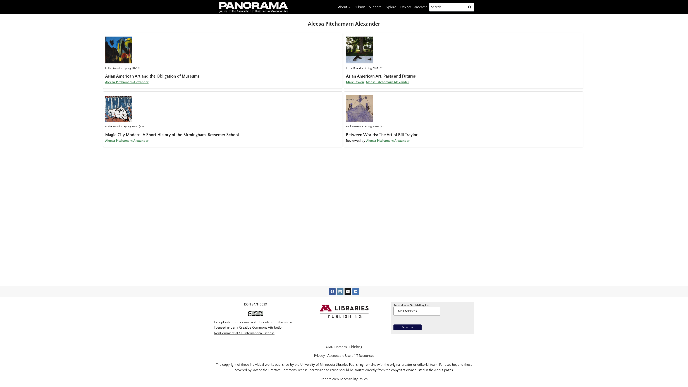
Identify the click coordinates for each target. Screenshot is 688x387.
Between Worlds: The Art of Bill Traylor (382, 135)
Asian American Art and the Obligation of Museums (152, 76)
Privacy (319, 356)
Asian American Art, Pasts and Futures (381, 76)
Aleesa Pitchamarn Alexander (127, 82)
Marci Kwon (355, 82)
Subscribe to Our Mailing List (411, 305)
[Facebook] (332, 291)
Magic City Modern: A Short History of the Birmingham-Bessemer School (172, 135)
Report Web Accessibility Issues (344, 379)
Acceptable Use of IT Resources (350, 356)
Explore (390, 7)
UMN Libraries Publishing (344, 347)
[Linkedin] (355, 291)
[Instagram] (340, 291)
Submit (360, 7)
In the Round (112, 68)
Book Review (353, 126)
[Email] (348, 291)
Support (375, 7)
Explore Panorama (413, 7)
